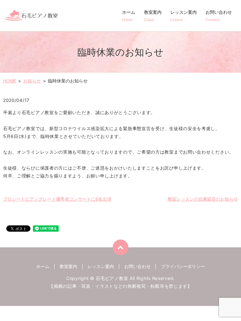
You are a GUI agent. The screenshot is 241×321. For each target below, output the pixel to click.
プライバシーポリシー (183, 266)
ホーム (128, 15)
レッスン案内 (183, 15)
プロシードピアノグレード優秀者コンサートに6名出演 (57, 199)
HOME (9, 80)
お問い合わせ (219, 15)
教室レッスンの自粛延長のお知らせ (203, 199)
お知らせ (32, 80)
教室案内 (153, 15)
